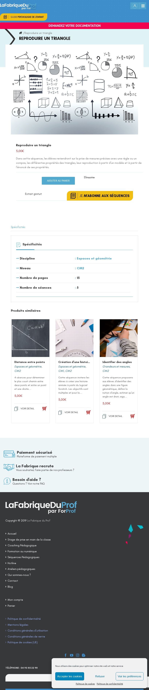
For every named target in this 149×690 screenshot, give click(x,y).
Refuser (100, 676)
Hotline (12, 563)
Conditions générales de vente (26, 636)
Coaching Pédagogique (22, 545)
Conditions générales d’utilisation (28, 630)
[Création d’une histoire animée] (74, 338)
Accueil (12, 533)
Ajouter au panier (58, 180)
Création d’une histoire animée (80, 362)
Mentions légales (18, 624)
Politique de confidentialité (110, 684)
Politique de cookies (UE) (23, 642)
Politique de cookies (85, 684)
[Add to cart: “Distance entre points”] (42, 409)
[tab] (74, 227)
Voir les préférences (129, 676)
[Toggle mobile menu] (142, 5)
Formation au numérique (22, 551)
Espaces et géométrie (94, 258)
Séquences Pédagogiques (23, 557)
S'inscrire (89, 177)
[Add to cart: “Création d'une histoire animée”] (86, 413)
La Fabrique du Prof (38, 520)
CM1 (61, 371)
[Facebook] (65, 655)
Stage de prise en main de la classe (29, 539)
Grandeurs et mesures (116, 366)
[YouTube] (71, 655)
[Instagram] (77, 655)
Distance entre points (29, 362)
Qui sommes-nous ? (19, 575)
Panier (11, 605)
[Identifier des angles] (119, 338)
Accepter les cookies (69, 676)
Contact (13, 580)
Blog (10, 586)
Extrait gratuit (33, 194)
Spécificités (18, 227)
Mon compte (15, 599)
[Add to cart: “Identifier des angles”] (130, 416)
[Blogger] (83, 655)
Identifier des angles (117, 362)
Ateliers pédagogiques (21, 569)
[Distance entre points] (30, 338)
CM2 (80, 268)
